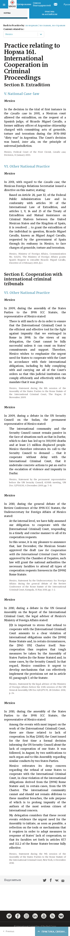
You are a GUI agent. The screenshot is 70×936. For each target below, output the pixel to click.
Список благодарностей (42, 4)
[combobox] (5, 34)
